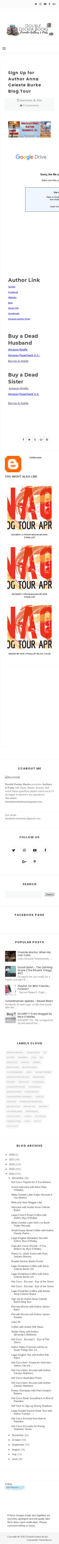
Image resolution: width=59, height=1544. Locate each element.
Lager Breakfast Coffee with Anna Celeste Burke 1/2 (30, 1275)
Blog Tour (12, 1062)
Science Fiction (43, 1072)
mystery (43, 1106)
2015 (12, 1169)
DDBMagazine (14, 1121)
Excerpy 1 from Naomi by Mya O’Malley (29, 595)
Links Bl (15, 1322)
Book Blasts (32, 1111)
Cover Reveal (32, 1092)
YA (45, 1052)
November (18, 1435)
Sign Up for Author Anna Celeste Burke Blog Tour (29, 1300)
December (18, 1178)
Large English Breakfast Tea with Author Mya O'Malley (29, 1239)
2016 (12, 1164)
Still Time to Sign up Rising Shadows (31, 1405)
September (18, 1444)
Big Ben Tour (13, 1106)
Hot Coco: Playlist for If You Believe (31, 1182)
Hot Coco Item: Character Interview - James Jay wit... (31, 1364)
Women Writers (15, 1052)
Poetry (37, 1121)
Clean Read (34, 1087)
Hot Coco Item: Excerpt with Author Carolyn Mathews (31, 1372)
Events (28, 1116)
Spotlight (24, 1082)
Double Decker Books (37, 1536)
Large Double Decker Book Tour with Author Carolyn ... (31, 1412)
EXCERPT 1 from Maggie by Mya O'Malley (35, 1015)
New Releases (29, 1067)
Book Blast (12, 1126)
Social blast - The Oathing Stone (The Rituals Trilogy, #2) (35, 970)
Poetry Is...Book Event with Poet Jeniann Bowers (29, 1255)
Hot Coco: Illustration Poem (26, 1377)
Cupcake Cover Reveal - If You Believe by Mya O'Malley (28, 1247)
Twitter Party (14, 1116)
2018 (12, 1154)
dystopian (40, 1116)
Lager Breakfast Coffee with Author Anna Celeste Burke (30, 1292)
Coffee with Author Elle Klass (27, 1326)
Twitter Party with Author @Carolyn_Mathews (25, 1333)
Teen (33, 1057)
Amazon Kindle (18, 388)
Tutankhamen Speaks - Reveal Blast (29, 1001)
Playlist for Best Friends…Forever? (34, 987)
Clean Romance (15, 1072)
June (15, 1459)
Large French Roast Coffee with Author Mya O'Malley (29, 1216)
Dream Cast (29, 1106)
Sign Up (39, 1097)
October (17, 1439)
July (14, 1454)
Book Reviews (14, 1092)
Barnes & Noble (18, 361)
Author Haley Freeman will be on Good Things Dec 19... (29, 1348)
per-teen (11, 1102)
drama (36, 1062)
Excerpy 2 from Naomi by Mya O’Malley (29, 536)
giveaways (38, 1082)
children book (14, 1111)
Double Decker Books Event (27, 1261)
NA (41, 1057)
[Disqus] (29, 705)
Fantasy (25, 1062)
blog (29, 1072)
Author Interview (16, 1087)
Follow (8, 1484)
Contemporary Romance (19, 1097)
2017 (12, 1159)
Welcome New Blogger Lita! (26, 1202)
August (16, 1449)
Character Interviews (31, 1102)
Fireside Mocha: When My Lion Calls (34, 954)
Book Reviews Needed (18, 1077)
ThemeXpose (45, 1540)
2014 (12, 1173)
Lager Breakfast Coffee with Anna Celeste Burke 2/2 (30, 1267)
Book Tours (13, 1067)
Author (10, 1057)
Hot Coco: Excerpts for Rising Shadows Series (28, 1427)
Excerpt (11, 1082)
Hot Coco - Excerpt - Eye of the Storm (32, 1281)
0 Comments (31, 105)
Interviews (38, 1077)
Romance (23, 1057)
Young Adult (33, 1052)
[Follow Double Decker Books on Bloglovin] (15, 1487)
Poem (27, 1121)
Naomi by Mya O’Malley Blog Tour (29, 654)
